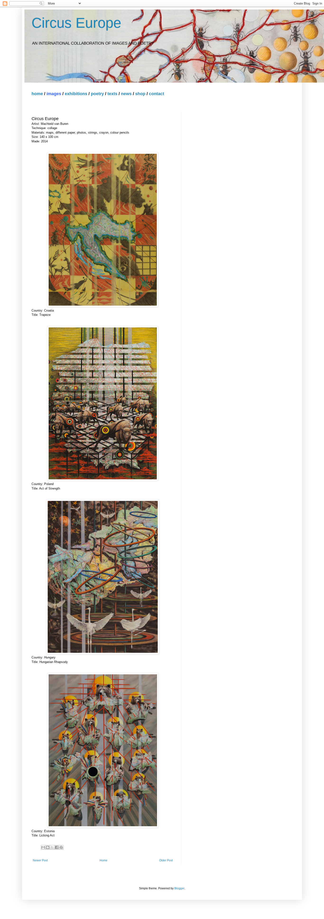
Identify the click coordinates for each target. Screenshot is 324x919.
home (37, 93)
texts (112, 93)
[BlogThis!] (47, 847)
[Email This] (43, 847)
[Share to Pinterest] (61, 847)
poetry (97, 93)
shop (140, 93)
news (126, 93)
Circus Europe (76, 23)
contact (156, 93)
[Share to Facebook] (56, 847)
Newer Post (40, 860)
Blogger (179, 888)
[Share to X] (52, 847)
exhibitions (76, 93)
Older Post (166, 860)
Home (103, 860)
